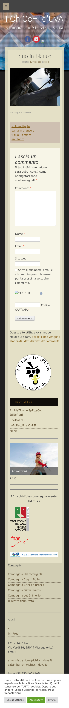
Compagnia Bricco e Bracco (26, 585)
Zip (10, 628)
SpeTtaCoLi (17, 420)
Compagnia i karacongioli (25, 574)
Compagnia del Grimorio (24, 595)
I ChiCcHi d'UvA (34, 19)
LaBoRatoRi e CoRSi (23, 425)
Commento (23, 188)
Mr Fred (13, 633)
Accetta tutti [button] (36, 699)
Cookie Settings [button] (15, 699)
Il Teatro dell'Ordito (21, 601)
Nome (20, 234)
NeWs (13, 431)
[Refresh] (41, 293)
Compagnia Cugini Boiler (24, 579)
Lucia (46, 62)
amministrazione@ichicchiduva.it (30, 660)
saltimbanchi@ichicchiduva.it (27, 665)
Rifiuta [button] (52, 699)
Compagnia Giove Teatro (24, 590)
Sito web (21, 258)
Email (19, 246)
